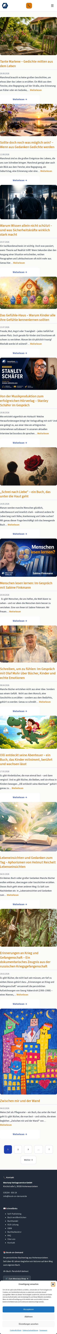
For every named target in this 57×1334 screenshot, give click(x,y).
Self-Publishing (14, 1213)
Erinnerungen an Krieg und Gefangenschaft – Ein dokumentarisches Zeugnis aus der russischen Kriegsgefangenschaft (25, 960)
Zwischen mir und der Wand (20, 1101)
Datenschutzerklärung (30, 1330)
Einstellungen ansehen (28, 1324)
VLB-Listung (13, 1224)
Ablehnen (29, 1316)
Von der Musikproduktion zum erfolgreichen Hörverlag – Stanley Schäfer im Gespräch (24, 401)
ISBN (9, 1228)
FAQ (9, 1235)
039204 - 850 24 (10, 1192)
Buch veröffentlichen (16, 1217)
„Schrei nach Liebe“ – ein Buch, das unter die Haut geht (25, 494)
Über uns (11, 1239)
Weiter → (28, 1159)
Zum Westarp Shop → (16, 1278)
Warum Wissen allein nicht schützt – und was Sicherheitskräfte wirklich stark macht (26, 230)
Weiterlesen (36, 90)
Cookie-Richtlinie (15, 1330)
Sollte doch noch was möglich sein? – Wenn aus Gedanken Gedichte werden (27, 144)
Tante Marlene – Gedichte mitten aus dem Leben (26, 63)
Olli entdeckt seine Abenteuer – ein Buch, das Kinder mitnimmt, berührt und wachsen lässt (26, 759)
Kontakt (11, 1242)
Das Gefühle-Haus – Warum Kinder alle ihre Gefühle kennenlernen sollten (27, 317)
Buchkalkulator (14, 1232)
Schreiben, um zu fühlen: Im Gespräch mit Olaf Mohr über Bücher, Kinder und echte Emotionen (28, 673)
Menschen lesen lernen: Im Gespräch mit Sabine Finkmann (26, 585)
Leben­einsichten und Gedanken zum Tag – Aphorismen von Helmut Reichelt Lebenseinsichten (28, 862)
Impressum (43, 1330)
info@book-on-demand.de (15, 1196)
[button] (53, 1284)
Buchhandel (12, 1221)
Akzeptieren (28, 1309)
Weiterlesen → (20, 99)
